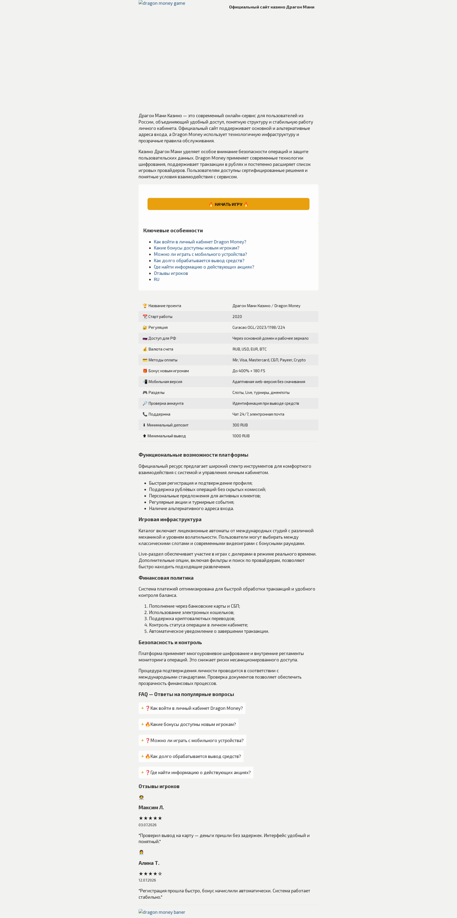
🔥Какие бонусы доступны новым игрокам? (190, 724)
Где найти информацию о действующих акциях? (204, 266)
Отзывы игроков (171, 273)
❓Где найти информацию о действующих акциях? (198, 772)
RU (156, 279)
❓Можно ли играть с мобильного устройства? (194, 740)
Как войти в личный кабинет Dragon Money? (200, 241)
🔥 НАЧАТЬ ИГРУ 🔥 (228, 204)
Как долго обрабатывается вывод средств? (199, 260)
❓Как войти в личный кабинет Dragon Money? (194, 708)
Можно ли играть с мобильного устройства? (200, 254)
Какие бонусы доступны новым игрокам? (196, 247)
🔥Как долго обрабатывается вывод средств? (193, 756)
